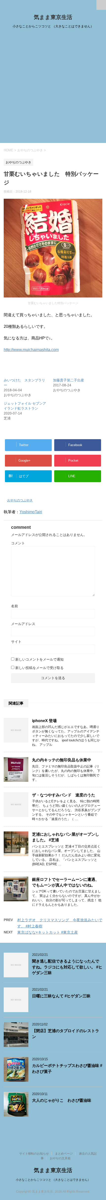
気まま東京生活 (53, 17)
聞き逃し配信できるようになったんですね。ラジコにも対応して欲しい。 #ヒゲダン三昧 (67, 967)
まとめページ (64, 1153)
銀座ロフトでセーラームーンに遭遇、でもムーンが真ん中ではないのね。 (65, 882)
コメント (18, 543)
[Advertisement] (53, 87)
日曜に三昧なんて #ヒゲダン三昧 (61, 996)
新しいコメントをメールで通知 (39, 659)
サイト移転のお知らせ (34, 1153)
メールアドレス (23, 624)
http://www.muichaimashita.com (31, 350)
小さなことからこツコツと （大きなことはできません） (53, 1179)
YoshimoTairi (30, 512)
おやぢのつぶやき (20, 500)
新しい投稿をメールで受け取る (39, 668)
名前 (14, 606)
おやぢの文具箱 (60, 1158)
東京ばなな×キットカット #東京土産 (47, 932)
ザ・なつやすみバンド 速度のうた (63, 795)
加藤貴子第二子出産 (68, 380)
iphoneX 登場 (44, 721)
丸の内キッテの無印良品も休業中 (61, 760)
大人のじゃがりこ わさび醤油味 (61, 1100)
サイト (16, 642)
